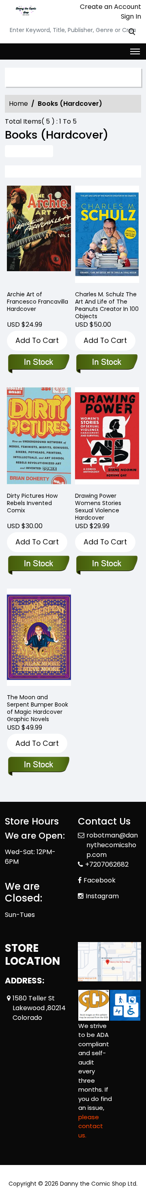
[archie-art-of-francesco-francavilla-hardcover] (39, 236)
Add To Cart (37, 340)
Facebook (100, 880)
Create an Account (109, 6)
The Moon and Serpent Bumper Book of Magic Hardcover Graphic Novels (37, 708)
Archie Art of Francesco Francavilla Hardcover (37, 302)
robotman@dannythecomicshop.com (112, 845)
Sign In (130, 16)
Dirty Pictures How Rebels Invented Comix (32, 503)
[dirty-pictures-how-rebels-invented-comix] (39, 437)
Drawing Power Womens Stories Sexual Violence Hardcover (98, 506)
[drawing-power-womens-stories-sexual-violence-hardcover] (107, 437)
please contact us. (90, 1126)
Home (18, 103)
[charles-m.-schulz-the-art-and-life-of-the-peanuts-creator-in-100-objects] (107, 236)
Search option (41, 77)
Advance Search (29, 151)
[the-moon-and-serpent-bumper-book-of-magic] (39, 639)
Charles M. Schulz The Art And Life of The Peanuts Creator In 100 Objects (107, 305)
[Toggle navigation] (135, 51)
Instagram (102, 896)
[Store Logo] (25, 10)
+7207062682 (107, 864)
